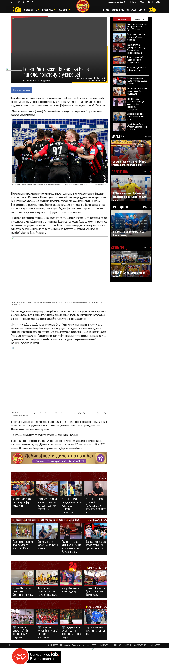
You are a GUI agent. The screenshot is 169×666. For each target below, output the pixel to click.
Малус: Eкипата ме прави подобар (71, 589)
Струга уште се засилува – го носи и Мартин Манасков (136, 37)
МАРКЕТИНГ (150, 2)
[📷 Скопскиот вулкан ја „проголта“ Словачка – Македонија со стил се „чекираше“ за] (47, 617)
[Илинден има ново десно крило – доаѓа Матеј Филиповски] (119, 91)
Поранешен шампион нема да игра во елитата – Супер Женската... (137, 26)
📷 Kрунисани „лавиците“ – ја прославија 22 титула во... (20, 632)
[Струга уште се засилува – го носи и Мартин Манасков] (47, 531)
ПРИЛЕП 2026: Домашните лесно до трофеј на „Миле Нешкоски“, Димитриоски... (135, 104)
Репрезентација (47, 520)
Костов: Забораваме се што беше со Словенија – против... (23, 591)
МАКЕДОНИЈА (98, 519)
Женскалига (31, 520)
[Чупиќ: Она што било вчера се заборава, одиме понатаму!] (119, 127)
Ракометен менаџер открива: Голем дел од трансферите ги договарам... (47, 504)
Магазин (63, 9)
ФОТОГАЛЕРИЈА (97, 606)
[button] (11, 2)
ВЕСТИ (142, 9)
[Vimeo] (28, 2)
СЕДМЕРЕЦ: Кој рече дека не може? (129, 274)
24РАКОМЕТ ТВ (97, 567)
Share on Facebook (21, 90)
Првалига (62, 520)
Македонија (30, 9)
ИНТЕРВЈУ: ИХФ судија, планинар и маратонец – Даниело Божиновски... (71, 505)
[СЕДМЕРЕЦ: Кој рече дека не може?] (131, 264)
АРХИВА (158, 2)
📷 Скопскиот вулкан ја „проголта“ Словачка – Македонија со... (48, 632)
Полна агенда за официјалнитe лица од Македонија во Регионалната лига (136, 48)
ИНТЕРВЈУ (131, 9)
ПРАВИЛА (141, 2)
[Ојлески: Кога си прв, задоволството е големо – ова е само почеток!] (119, 116)
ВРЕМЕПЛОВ (116, 645)
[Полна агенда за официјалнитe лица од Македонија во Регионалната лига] (71, 531)
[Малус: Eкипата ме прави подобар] (71, 578)
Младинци (74, 520)
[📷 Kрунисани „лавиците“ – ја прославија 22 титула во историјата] (22, 617)
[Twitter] (24, 2)
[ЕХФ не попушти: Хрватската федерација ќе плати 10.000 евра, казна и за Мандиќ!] (131, 188)
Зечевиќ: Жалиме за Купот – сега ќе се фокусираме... (95, 591)
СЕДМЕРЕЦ (127, 645)
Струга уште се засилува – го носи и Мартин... (48, 544)
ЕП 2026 (105, 9)
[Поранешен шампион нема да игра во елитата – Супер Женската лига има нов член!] (22, 531)
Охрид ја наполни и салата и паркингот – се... (96, 630)
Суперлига (18, 520)
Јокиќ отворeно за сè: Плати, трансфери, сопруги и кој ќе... (135, 59)
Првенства (47, 9)
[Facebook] (15, 2)
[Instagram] (19, 2)
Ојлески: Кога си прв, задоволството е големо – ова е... (137, 116)
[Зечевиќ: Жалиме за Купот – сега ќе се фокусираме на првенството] (95, 578)
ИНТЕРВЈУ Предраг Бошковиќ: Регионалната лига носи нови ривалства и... (96, 505)
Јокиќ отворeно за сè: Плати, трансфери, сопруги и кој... (23, 502)
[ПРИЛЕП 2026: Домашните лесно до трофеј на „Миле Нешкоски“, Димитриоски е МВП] (119, 102)
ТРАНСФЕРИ (104, 645)
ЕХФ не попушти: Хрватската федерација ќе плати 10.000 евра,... (129, 196)
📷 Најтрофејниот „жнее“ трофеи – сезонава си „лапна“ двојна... (71, 632)
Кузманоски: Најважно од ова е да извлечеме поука (47, 591)
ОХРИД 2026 (118, 9)
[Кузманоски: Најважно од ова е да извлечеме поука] (47, 578)
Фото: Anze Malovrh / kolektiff (91, 78)
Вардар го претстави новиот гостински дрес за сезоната (96, 544)
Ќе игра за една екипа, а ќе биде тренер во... (136, 69)
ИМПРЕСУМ (133, 2)
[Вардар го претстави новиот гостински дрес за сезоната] (95, 531)
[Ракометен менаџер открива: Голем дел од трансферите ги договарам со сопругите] (47, 488)
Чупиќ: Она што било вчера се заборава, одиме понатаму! (137, 126)
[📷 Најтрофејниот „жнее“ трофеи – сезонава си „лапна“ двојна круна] (71, 617)
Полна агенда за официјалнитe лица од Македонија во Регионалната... (71, 546)
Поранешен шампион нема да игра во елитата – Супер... (23, 544)
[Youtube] (32, 2)
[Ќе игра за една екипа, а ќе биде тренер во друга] (119, 70)
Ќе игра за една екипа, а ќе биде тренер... (128, 233)
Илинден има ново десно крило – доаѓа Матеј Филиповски (137, 91)
